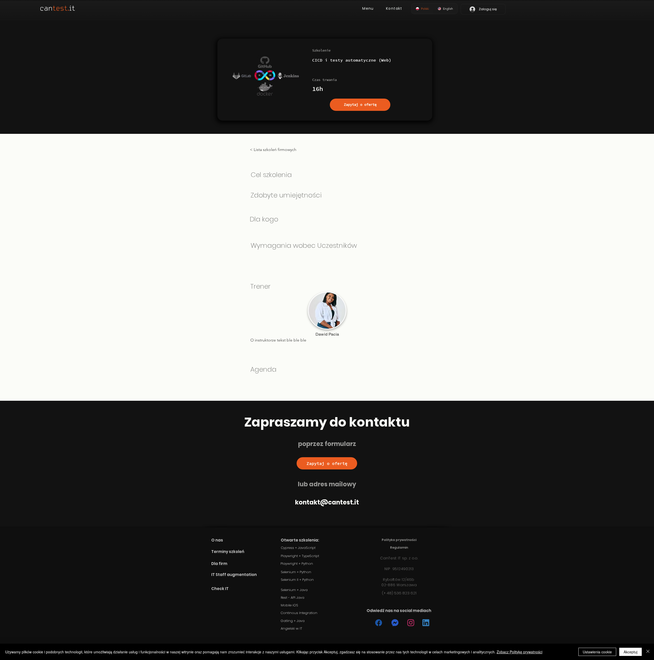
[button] (368, 8)
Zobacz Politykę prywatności (519, 651)
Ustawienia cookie (597, 651)
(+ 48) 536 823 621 (399, 593)
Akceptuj (630, 651)
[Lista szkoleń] (378, 622)
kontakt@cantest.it (327, 502)
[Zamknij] (648, 652)
